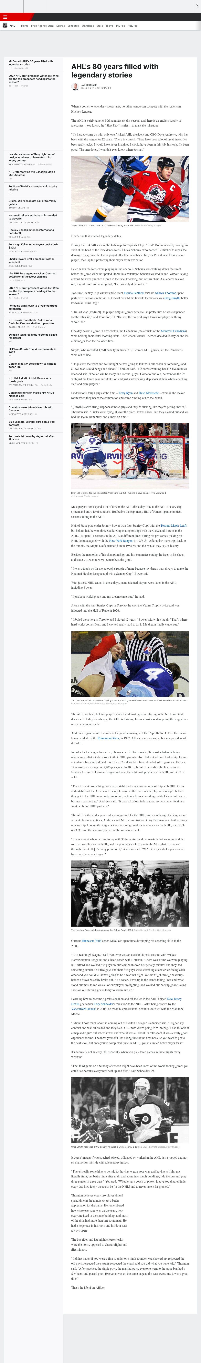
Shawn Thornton (165, 293)
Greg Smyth (172, 298)
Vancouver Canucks (83, 1009)
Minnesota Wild (91, 941)
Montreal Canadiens (173, 331)
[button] (188, 17)
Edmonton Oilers (108, 738)
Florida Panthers (134, 293)
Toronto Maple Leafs (174, 525)
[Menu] (5, 17)
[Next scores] (197, 6)
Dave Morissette (149, 393)
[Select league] (12, 6)
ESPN (21, 17)
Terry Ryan (126, 393)
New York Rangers (121, 540)
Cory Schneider (103, 1004)
